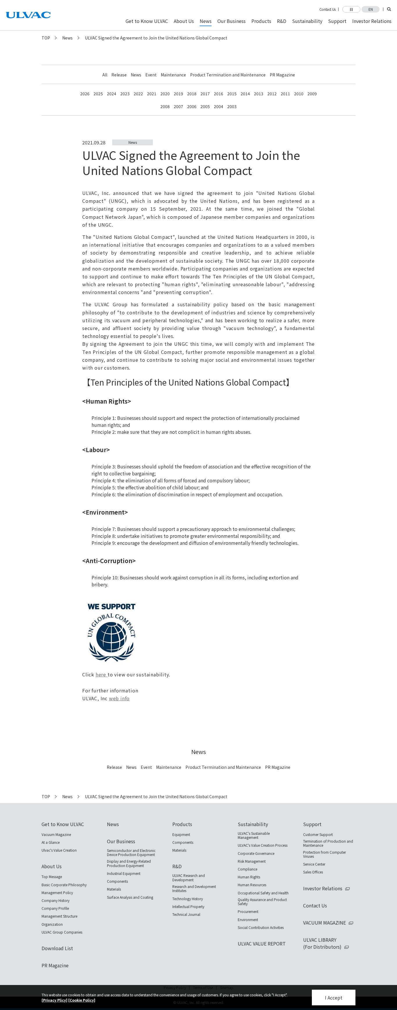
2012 (272, 93)
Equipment (181, 834)
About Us (52, 866)
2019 (178, 93)
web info (119, 698)
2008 (165, 106)
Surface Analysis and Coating (130, 897)
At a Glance (51, 842)
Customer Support (318, 834)
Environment (248, 920)
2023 (125, 93)
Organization (52, 924)
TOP (46, 38)
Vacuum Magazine (56, 834)
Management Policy (57, 893)
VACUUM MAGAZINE (324, 922)
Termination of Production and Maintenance (328, 843)
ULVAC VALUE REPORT (262, 943)
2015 (232, 93)
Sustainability (253, 824)
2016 (218, 93)
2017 (205, 93)
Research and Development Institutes (194, 888)
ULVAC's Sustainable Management (254, 835)
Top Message (52, 877)
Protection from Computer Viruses (324, 854)
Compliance (247, 869)
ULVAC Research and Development (188, 877)
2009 (312, 93)
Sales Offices (313, 872)
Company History (55, 900)
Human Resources (252, 885)
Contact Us (327, 9)
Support (312, 824)
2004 (218, 106)
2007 (178, 106)
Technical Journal (186, 914)
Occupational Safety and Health (263, 893)
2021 (151, 93)
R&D (177, 866)
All (104, 75)
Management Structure (59, 916)
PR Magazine (282, 75)
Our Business (121, 841)
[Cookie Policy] (81, 1000)
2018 (191, 93)
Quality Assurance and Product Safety (262, 902)
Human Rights (249, 877)
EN (371, 9)
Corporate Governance (256, 853)
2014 (245, 93)
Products (182, 824)
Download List (57, 948)
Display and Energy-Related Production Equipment (129, 863)
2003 (232, 106)
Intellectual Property (188, 907)
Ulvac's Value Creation (59, 850)
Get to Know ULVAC (63, 824)
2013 (258, 93)
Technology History (187, 899)
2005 (205, 106)
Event (151, 75)
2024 (111, 93)
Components (117, 881)
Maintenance (173, 75)
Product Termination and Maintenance (228, 75)
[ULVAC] (28, 15)
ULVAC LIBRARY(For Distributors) (322, 943)
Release (119, 75)
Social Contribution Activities (261, 927)
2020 (165, 93)
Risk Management (252, 861)
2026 (85, 93)
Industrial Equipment (123, 873)
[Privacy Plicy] (54, 1000)
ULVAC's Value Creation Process (262, 845)
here (102, 674)
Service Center (314, 864)
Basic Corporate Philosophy (64, 885)
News (67, 38)
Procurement (248, 911)
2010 (298, 93)
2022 (138, 93)
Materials (114, 889)
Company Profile (55, 908)
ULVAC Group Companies (62, 932)
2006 (191, 106)
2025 (98, 93)
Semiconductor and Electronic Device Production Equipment (131, 852)
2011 (285, 93)
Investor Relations (322, 888)
